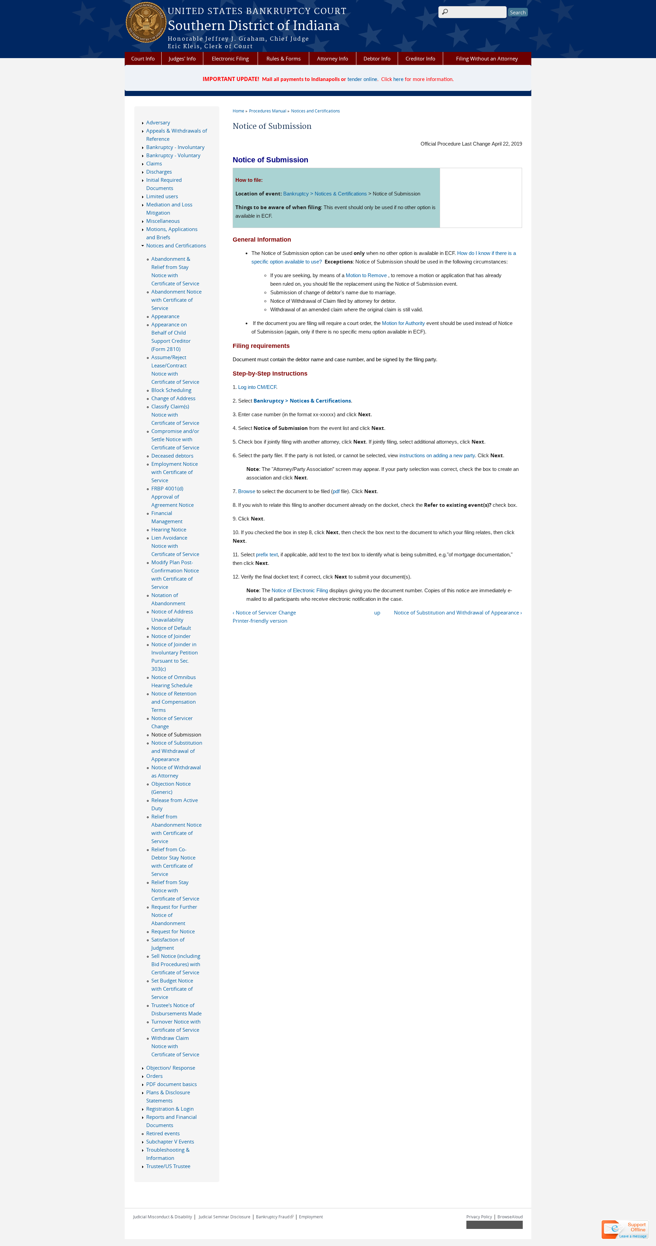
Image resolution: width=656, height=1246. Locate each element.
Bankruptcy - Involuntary (175, 147)
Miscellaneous (163, 220)
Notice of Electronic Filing (300, 590)
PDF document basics (171, 1084)
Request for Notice (173, 931)
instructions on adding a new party (437, 455)
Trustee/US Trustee (168, 1166)
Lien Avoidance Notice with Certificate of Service (175, 545)
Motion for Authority (403, 323)
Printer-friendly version (260, 620)
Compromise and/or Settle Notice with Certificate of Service (175, 439)
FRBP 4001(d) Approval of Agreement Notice (172, 496)
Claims (154, 163)
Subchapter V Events (170, 1141)
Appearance (165, 316)
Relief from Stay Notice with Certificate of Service (175, 890)
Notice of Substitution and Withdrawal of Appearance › (458, 612)
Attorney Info (332, 58)
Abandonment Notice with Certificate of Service (176, 299)
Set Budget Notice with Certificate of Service (172, 988)
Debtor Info (377, 58)
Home (238, 110)
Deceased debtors (172, 455)
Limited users (162, 196)
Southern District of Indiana (254, 26)
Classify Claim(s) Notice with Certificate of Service (175, 414)
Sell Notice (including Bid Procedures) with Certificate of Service (175, 964)
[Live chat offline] (625, 1229)
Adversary (158, 122)
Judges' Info (182, 58)
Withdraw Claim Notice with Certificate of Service (175, 1046)
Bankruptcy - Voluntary (173, 155)
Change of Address (173, 398)
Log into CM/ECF (257, 387)
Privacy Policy (479, 1216)
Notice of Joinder (171, 636)
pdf (336, 491)
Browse (246, 491)
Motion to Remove (366, 275)
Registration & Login (170, 1108)
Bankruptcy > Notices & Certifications (325, 194)
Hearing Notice (168, 529)
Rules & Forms (283, 58)
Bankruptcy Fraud (274, 1216)
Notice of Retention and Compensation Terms (173, 701)
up (377, 612)
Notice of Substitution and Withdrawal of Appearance (176, 750)
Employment (311, 1216)
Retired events (163, 1133)
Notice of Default (171, 627)
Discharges (159, 171)
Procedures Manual (267, 110)
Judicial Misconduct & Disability (162, 1216)
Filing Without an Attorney (487, 58)
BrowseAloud (510, 1216)
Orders (154, 1075)
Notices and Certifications (315, 110)
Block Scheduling (171, 390)
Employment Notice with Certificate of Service (174, 472)
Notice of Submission (176, 734)
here (398, 79)
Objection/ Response (170, 1067)
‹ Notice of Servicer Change (264, 612)
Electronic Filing (230, 58)
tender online (362, 79)
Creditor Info (420, 58)
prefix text (267, 554)
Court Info (143, 58)
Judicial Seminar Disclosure (224, 1216)
